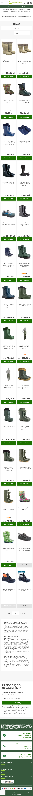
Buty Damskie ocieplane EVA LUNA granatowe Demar (8, 143)
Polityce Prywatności (10, 713)
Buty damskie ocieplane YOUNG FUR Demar (24, 387)
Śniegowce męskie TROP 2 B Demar (24, 101)
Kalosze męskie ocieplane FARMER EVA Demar (8, 468)
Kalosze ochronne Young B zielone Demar (24, 265)
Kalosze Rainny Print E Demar (24, 508)
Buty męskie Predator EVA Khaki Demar (8, 60)
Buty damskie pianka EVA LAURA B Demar (24, 305)
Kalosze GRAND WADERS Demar (8, 386)
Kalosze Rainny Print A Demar (8, 549)
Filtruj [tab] (16, 28)
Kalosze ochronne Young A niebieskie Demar (8, 306)
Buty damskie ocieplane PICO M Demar (8, 265)
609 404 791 (27, 748)
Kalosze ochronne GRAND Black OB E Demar (24, 224)
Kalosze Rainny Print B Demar (8, 101)
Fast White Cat (17, 794)
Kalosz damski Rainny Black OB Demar (8, 182)
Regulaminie (21, 713)
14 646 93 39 (27, 746)
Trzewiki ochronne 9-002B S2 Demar (24, 590)
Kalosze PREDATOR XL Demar (8, 427)
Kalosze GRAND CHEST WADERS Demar (24, 346)
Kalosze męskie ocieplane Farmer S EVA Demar (24, 428)
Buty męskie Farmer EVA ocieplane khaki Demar (24, 61)
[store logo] (15, 2)
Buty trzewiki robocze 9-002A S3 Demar (8, 590)
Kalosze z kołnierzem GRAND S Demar (8, 508)
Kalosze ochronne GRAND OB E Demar (24, 467)
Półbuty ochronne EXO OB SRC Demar (8, 223)
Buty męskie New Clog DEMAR (24, 142)
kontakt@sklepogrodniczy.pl (23, 757)
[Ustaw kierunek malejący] (31, 33)
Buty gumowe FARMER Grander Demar (24, 183)
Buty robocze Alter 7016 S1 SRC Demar (24, 549)
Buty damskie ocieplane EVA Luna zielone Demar (9, 346)
